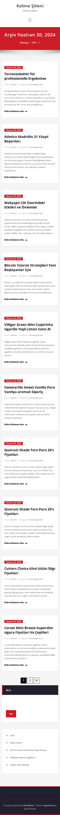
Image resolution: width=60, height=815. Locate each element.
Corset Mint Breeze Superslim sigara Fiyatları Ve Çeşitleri (28, 630)
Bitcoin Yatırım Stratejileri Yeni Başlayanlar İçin (30, 267)
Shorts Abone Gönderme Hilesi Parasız (28, 750)
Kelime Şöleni (30, 6)
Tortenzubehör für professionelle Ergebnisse (25, 76)
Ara (8, 690)
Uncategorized (36, 84)
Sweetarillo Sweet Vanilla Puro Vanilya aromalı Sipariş (29, 389)
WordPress (29, 805)
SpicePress (49, 805)
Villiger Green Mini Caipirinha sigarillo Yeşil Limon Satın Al (28, 326)
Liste (12, 735)
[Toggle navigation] (30, 20)
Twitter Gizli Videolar (19, 764)
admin (14, 84)
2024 (34, 42)
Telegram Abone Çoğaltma (22, 757)
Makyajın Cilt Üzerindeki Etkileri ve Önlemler (24, 204)
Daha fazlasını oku (14, 111)
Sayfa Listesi (16, 742)
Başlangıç (24, 42)
